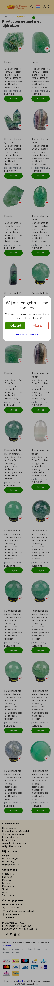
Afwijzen (38, 326)
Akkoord (15, 326)
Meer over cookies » (27, 334)
